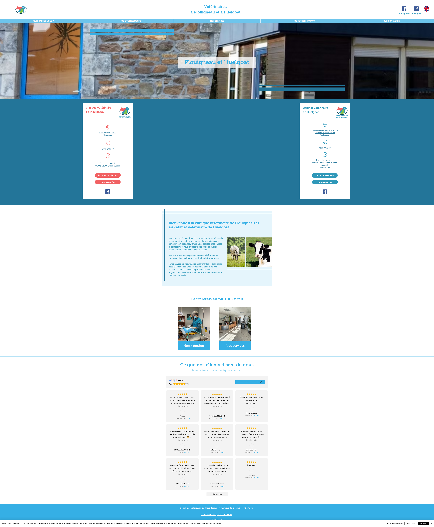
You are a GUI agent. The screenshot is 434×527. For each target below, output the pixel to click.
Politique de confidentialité (211, 523)
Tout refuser (410, 523)
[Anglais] (426, 9)
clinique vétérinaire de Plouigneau (201, 258)
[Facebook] (404, 8)
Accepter (423, 523)
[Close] (431, 523)
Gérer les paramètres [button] (395, 523)
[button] (130, 21)
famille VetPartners (244, 508)
